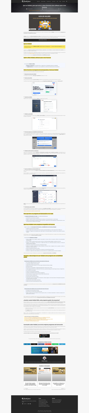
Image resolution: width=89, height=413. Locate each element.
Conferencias (49, 1)
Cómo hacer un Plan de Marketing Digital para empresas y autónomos (35, 318)
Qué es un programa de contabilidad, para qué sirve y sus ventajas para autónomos (37, 317)
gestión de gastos (32, 53)
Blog (60, 1)
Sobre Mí (38, 1)
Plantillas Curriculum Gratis (43, 401)
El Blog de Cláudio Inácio (32, 10)
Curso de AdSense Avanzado (43, 402)
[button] (66, 1)
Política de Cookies (49, 411)
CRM (50, 46)
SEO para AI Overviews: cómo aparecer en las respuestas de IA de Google (44, 384)
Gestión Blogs (43, 1)
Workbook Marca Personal (56, 402)
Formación (53, 1)
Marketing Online (38, 10)
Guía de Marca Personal (42, 403)
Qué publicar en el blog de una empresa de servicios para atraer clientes (59, 384)
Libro (57, 1)
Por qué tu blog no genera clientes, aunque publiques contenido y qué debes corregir (30, 384)
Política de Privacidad (43, 411)
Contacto (63, 1)
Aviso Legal (39, 411)
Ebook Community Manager (56, 401)
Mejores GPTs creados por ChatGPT (44, 406)
